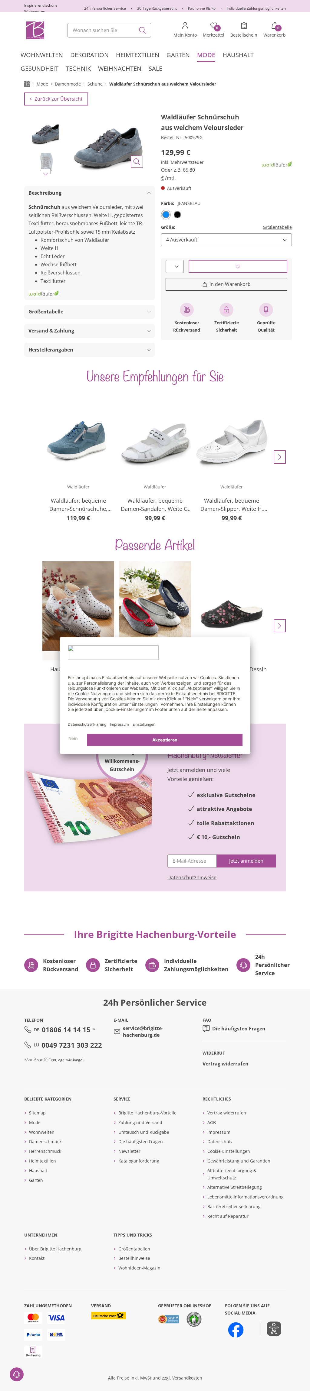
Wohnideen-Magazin (139, 1268)
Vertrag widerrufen (226, 1063)
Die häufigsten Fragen (238, 1028)
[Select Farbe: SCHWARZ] (177, 214)
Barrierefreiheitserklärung (234, 1206)
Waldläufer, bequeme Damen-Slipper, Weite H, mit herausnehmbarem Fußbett (231, 505)
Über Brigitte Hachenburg (55, 1249)
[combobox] (109, 30)
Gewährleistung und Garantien (238, 1161)
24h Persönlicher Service (105, 8)
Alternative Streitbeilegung (234, 1187)
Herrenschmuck (45, 1151)
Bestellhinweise (134, 1258)
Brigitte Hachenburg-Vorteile (147, 1113)
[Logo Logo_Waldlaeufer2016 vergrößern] (43, 293)
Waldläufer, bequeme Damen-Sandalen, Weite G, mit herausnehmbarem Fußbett (155, 505)
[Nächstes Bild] (45, 173)
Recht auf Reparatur (228, 1216)
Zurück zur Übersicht (59, 99)
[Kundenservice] (17, 1374)
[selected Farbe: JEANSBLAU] (166, 214)
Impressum (218, 1132)
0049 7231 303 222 (71, 1044)
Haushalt (38, 1170)
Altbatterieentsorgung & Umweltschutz (231, 1174)
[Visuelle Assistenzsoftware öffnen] (271, 1328)
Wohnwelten (41, 1132)
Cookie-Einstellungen (228, 1151)
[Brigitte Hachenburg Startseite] (34, 30)
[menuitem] (42, 55)
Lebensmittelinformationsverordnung (245, 1197)
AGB (211, 1122)
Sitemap (37, 1113)
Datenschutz (220, 1141)
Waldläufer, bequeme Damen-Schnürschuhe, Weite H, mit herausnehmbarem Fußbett (78, 505)
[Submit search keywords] (142, 30)
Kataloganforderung (138, 1161)
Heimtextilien (42, 1161)
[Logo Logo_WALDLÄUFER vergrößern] (277, 164)
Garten (36, 1180)
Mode (35, 1122)
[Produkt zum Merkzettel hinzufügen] (238, 266)
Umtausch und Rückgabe (143, 1132)
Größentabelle (277, 227)
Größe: (168, 227)
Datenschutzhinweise (191, 877)
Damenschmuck (45, 1141)
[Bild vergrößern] (137, 162)
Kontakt (37, 1258)
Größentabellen (134, 1249)
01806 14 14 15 (66, 1029)
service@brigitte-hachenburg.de (143, 1031)
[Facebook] (236, 1330)
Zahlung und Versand (140, 1122)
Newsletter (129, 1151)
